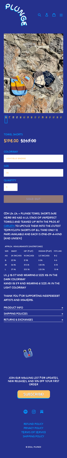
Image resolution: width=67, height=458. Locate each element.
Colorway (11, 151)
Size (6, 166)
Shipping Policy (33, 436)
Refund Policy (33, 424)
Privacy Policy (33, 428)
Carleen (9, 226)
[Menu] (61, 15)
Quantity (10, 180)
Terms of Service (33, 432)
